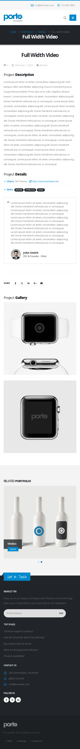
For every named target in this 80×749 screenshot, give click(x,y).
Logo (40, 190)
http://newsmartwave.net (45, 181)
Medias (44, 65)
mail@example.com (19, 684)
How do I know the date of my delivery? (24, 637)
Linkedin (18, 699)
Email (41, 283)
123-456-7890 (67, 5)
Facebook (15, 283)
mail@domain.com (44, 5)
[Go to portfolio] (40, 338)
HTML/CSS (30, 190)
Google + (35, 283)
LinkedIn (28, 283)
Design (19, 190)
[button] (65, 18)
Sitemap (22, 741)
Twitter (22, 283)
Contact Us (37, 741)
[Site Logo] (13, 17)
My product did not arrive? (17, 643)
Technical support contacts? (18, 631)
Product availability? (14, 655)
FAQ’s (9, 741)
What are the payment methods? (21, 649)
